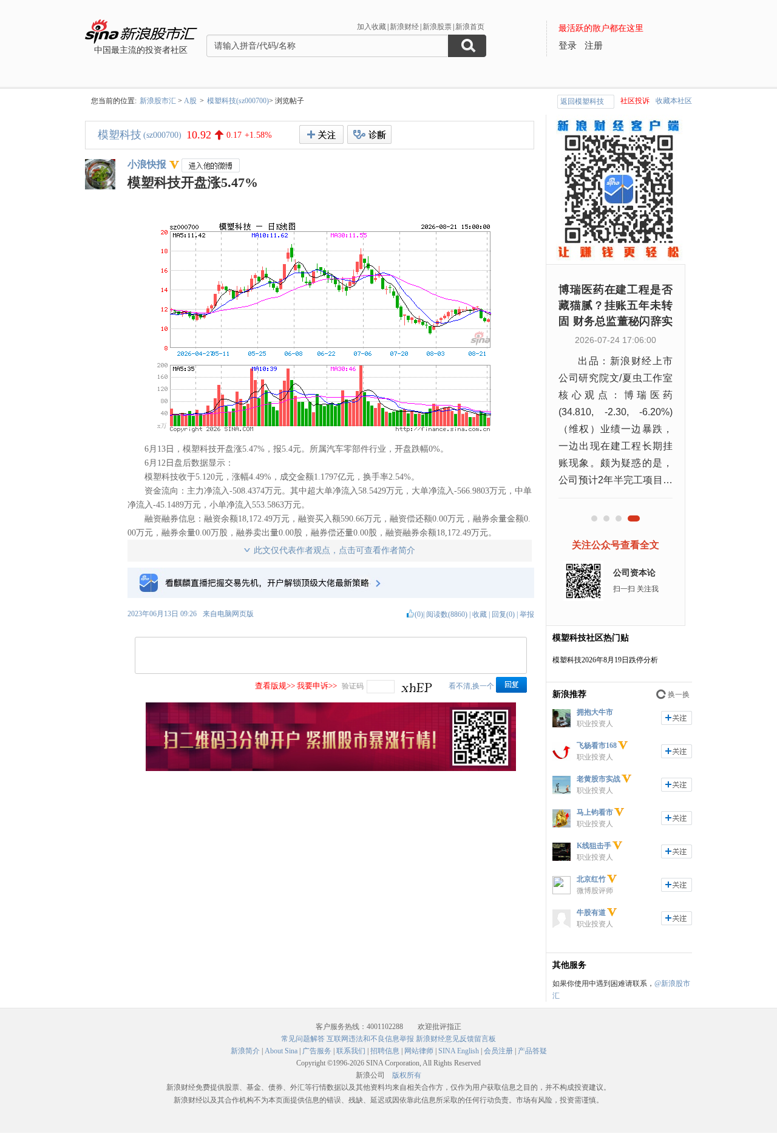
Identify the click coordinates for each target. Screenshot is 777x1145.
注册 (594, 45)
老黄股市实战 (598, 779)
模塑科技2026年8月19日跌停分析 (605, 660)
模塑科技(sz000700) (238, 101)
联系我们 (350, 1051)
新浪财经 (404, 26)
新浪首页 (469, 26)
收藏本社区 (674, 101)
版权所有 (406, 1075)
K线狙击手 (594, 845)
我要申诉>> (317, 685)
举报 (527, 614)
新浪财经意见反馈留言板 (456, 1039)
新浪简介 (245, 1051)
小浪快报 (146, 164)
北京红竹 (591, 879)
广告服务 (316, 1051)
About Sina (281, 1051)
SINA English (458, 1051)
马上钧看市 (595, 812)
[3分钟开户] (331, 768)
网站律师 (418, 1051)
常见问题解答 (303, 1039)
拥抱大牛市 (595, 712)
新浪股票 (437, 26)
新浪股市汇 (158, 101)
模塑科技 (119, 135)
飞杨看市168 (597, 745)
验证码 (353, 686)
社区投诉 (635, 101)
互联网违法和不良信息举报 (370, 1039)
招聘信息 (384, 1051)
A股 (190, 101)
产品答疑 (532, 1051)
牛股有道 (591, 912)
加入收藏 (371, 26)
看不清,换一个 (471, 686)
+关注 (321, 134)
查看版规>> (275, 685)
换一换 (679, 694)
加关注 (676, 718)
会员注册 (498, 1051)
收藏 (479, 614)
